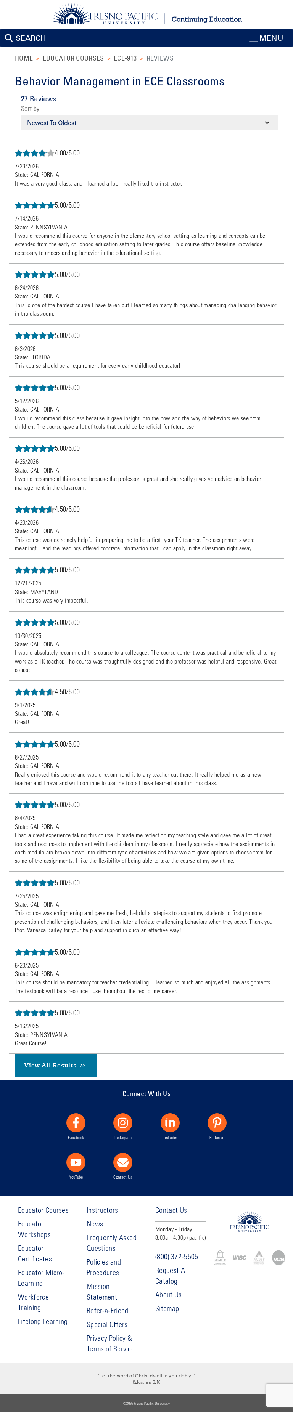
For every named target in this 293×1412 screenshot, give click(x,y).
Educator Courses (73, 58)
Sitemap (167, 1308)
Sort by (30, 108)
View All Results (50, 1065)
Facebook (76, 1137)
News (95, 1223)
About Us (168, 1294)
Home (24, 58)
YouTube (76, 1177)
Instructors (102, 1209)
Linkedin (170, 1137)
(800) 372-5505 (176, 1256)
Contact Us (122, 1177)
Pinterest (217, 1137)
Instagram (123, 1137)
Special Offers (107, 1324)
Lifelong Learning (43, 1321)
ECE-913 (125, 58)
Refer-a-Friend (107, 1310)
